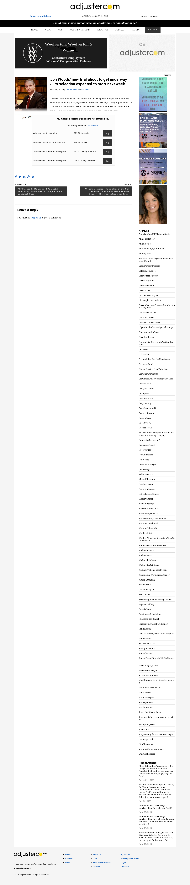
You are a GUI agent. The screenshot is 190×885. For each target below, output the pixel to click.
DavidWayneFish (147, 317)
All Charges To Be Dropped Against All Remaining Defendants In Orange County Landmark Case (40, 191)
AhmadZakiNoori (147, 239)
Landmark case (146, 484)
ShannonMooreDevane (150, 687)
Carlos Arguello (146, 280)
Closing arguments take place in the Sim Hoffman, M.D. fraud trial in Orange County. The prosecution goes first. (107, 191)
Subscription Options (40, 15)
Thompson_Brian (147, 724)
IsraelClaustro (146, 450)
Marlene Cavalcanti (148, 523)
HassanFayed (145, 418)
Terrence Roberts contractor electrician (157, 718)
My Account (126, 854)
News (48, 29)
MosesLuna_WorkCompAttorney (154, 575)
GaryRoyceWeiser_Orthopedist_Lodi (156, 379)
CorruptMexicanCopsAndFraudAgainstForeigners (157, 306)
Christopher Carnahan (150, 300)
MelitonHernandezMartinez (152, 545)
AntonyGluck (145, 253)
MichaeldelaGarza (147, 560)
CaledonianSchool (147, 271)
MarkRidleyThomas (148, 513)
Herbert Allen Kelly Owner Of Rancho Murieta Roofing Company (156, 433)
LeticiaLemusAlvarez (149, 494)
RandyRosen (145, 629)
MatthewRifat (145, 533)
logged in (36, 217)
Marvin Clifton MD (148, 528)
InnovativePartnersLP (149, 440)
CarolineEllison (146, 285)
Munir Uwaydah (147, 580)
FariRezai (143, 349)
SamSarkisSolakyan (148, 670)
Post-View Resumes (79, 29)
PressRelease (145, 609)
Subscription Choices (130, 858)
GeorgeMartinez (146, 388)
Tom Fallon (144, 729)
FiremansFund (146, 364)
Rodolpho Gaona (147, 648)
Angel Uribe (145, 244)
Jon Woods (85, 89)
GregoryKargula (146, 413)
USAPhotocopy (146, 744)
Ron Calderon (145, 653)
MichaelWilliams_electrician (153, 570)
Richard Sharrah (147, 643)
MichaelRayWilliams (149, 565)
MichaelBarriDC (146, 555)
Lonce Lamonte (72, 89)
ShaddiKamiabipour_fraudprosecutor (156, 681)
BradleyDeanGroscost (149, 266)
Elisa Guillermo (146, 337)
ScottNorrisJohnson (148, 675)
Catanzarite (144, 290)
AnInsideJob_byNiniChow (151, 248)
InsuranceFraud (147, 445)
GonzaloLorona (146, 398)
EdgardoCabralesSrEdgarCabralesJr (156, 327)
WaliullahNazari (147, 754)
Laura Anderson (147, 489)
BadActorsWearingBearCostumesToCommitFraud (156, 259)
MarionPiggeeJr (146, 503)
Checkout (125, 866)
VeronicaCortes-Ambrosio (151, 749)
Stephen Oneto (146, 707)
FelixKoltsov (144, 354)
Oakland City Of (146, 589)
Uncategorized (146, 739)
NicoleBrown (145, 584)
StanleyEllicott (146, 702)
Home (34, 29)
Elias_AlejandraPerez (149, 332)
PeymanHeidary (146, 604)
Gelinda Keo (145, 383)
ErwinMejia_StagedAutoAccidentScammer (156, 343)
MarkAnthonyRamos (149, 508)
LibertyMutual (146, 499)
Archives (152, 30)
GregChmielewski (147, 408)
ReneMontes (145, 638)
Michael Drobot (146, 550)
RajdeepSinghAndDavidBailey (153, 624)
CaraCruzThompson (148, 276)
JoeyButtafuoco (146, 454)
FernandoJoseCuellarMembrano (154, 359)
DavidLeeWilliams (147, 312)
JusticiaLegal (145, 469)
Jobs (59, 29)
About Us (102, 29)
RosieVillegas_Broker (149, 665)
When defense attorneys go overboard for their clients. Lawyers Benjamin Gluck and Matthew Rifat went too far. (156, 820)
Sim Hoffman (145, 692)
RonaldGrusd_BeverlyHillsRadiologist (156, 659)
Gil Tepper (144, 393)
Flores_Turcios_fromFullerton (153, 369)
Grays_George (145, 403)
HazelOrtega (145, 423)
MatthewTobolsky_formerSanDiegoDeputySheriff (157, 539)
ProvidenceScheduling (150, 614)
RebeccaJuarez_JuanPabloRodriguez (156, 633)
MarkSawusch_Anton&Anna (152, 518)
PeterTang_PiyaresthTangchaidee (155, 599)
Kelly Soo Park (146, 474)
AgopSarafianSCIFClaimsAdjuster (155, 234)
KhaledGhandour (147, 479)
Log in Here (92, 125)
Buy (107, 133)
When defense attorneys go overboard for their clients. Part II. (155, 806)
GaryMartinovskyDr (148, 374)
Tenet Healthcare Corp (150, 712)
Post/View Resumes (102, 862)
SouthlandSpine (147, 697)
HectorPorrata (145, 427)
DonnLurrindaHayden (150, 322)
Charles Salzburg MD (149, 295)
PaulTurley (144, 594)
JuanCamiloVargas (147, 464)
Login (136, 29)
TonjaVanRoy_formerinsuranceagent (156, 734)
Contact (120, 29)
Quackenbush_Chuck (149, 619)
